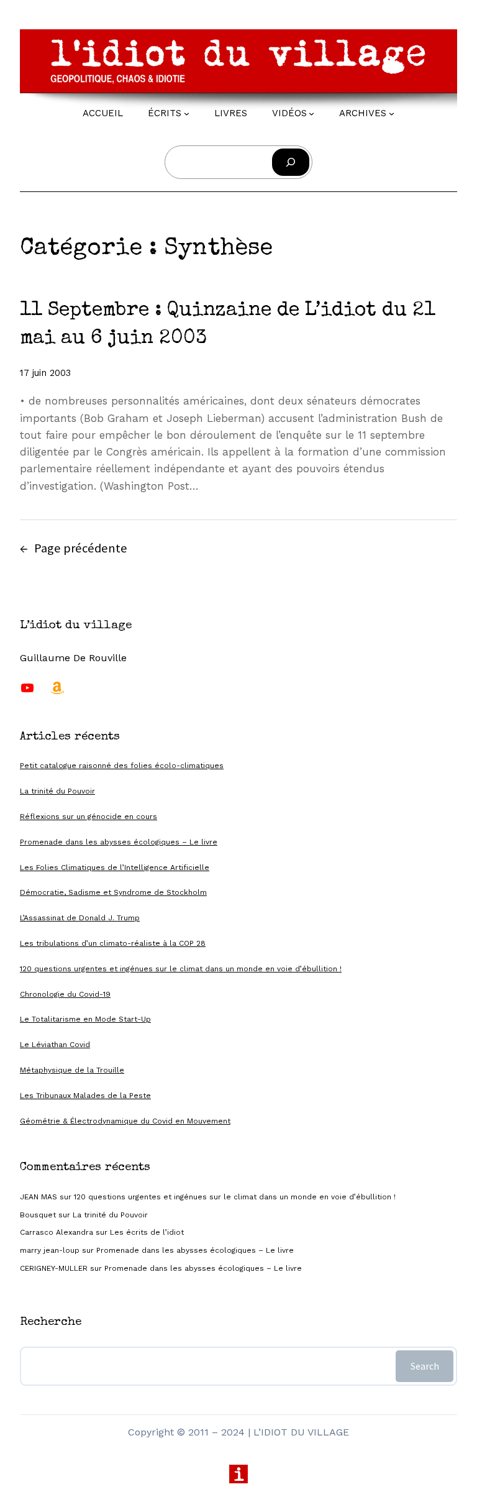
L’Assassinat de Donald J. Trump (80, 917)
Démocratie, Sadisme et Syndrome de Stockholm (113, 892)
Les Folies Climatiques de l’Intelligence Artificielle (114, 867)
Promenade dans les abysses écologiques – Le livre (118, 842)
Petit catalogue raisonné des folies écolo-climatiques (122, 765)
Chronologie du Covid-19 (65, 994)
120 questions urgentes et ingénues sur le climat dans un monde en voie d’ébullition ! (181, 968)
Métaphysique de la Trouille (72, 1070)
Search (425, 1366)
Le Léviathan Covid (55, 1044)
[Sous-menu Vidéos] (311, 113)
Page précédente (73, 548)
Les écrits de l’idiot (147, 1232)
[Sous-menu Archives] (391, 113)
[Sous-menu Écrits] (186, 113)
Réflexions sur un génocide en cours (88, 816)
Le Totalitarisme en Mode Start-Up (85, 1019)
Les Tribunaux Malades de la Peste (85, 1095)
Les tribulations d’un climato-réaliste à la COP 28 (113, 943)
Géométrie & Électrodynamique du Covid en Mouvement (125, 1121)
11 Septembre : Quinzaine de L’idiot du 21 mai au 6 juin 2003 (227, 325)
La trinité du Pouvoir (57, 791)
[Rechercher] (290, 162)
